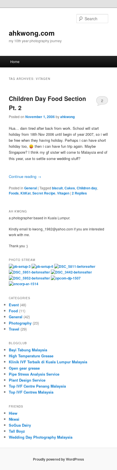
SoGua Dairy (20, 425)
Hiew (13, 413)
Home (15, 61)
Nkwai (14, 419)
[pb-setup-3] (20, 266)
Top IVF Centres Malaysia (31, 392)
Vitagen (63, 193)
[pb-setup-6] (42, 266)
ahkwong (67, 116)
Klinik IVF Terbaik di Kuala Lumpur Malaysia (48, 361)
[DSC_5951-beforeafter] (29, 272)
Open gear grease (24, 368)
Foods (14, 193)
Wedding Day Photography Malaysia (40, 437)
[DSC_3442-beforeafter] (71, 272)
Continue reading (25, 176)
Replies (79, 193)
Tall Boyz (17, 431)
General (30, 188)
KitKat (25, 193)
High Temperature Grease (31, 355)
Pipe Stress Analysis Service (34, 374)
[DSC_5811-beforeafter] (74, 266)
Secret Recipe (43, 193)
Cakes (69, 188)
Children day (87, 188)
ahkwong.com (32, 33)
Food (13, 310)
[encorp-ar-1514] (23, 283)
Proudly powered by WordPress (58, 459)
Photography (20, 323)
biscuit (57, 188)
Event (14, 304)
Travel (14, 329)
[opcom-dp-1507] (66, 278)
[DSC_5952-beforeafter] (29, 278)
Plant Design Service (27, 380)
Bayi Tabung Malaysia (28, 349)
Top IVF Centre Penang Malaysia (37, 386)
